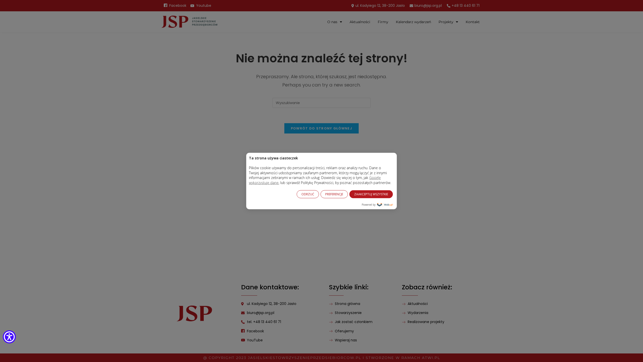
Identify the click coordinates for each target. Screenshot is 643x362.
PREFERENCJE (334, 194)
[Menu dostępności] (9, 338)
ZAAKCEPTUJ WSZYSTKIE (371, 194)
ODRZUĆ (307, 194)
